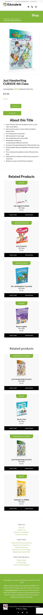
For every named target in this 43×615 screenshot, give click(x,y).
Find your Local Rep (21, 534)
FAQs (25, 609)
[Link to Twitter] (22, 612)
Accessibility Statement (26, 606)
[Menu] (36, 6)
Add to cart (16, 106)
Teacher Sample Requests (21, 565)
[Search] (31, 7)
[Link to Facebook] (18, 612)
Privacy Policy (13, 606)
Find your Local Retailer (21, 532)
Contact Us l (33, 1)
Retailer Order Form (21, 547)
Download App (21, 562)
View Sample (12, 113)
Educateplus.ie (8, 1)
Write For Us (22, 530)
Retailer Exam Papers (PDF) (21, 552)
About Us (21, 527)
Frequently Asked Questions (21, 1)
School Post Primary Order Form (21, 543)
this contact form (11, 590)
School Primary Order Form (21, 545)
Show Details (29, 214)
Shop (35, 15)
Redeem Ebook (21, 560)
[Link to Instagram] (26, 612)
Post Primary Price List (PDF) (21, 549)
